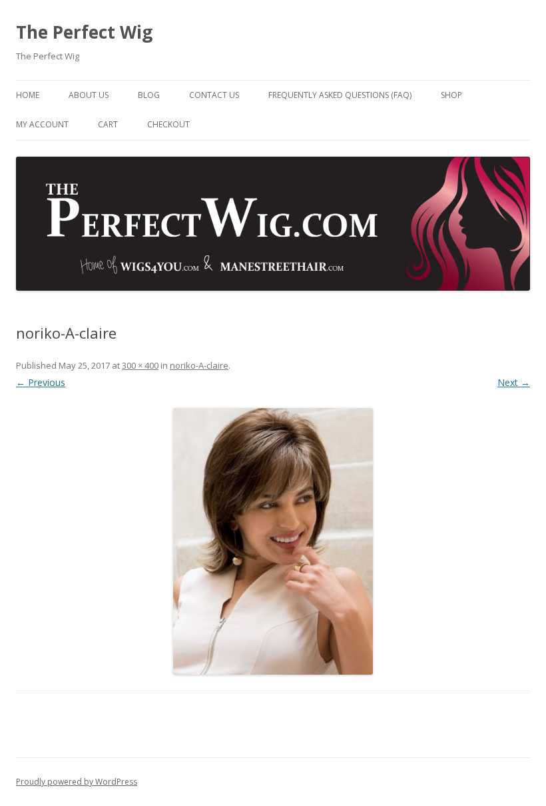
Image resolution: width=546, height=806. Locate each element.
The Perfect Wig (84, 32)
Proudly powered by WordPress (76, 781)
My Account (42, 124)
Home (27, 95)
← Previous (40, 382)
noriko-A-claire (199, 365)
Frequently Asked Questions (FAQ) (339, 95)
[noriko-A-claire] (273, 541)
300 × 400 (140, 365)
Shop (451, 95)
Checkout (168, 124)
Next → (513, 382)
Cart (108, 124)
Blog (149, 95)
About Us (89, 95)
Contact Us (214, 95)
